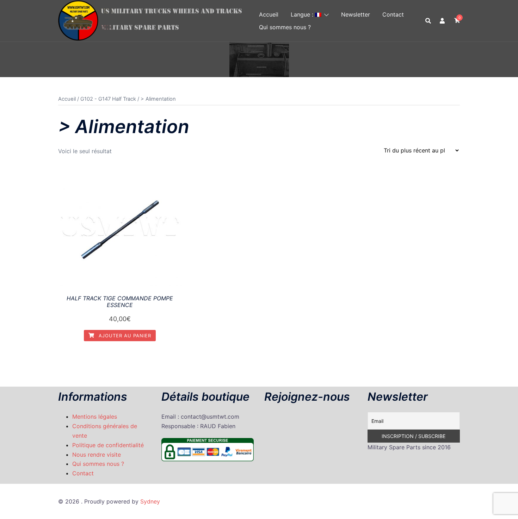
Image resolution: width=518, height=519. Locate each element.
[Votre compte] (442, 21)
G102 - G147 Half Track (108, 99)
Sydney (150, 501)
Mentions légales (94, 416)
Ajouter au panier (124, 335)
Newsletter (355, 14)
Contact (393, 14)
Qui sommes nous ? (285, 27)
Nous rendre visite (96, 454)
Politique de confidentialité (108, 445)
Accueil (268, 14)
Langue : (303, 14)
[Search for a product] (428, 21)
